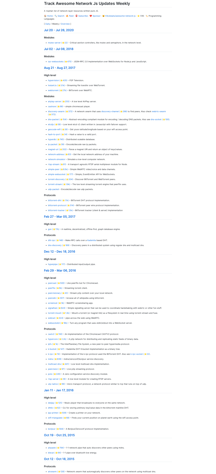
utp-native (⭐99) (56, 384)
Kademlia (91, 240)
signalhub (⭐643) (56, 308)
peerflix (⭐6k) (55, 288)
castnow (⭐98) (55, 106)
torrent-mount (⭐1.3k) (59, 313)
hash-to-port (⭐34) (57, 134)
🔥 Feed (70, 16)
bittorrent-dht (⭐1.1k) (58, 200)
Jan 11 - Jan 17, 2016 (59, 390)
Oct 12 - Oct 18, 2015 (59, 459)
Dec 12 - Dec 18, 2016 (59, 251)
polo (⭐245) (54, 374)
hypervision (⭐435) (57, 80)
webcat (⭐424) (55, 318)
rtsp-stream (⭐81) (57, 164)
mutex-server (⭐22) (58, 42)
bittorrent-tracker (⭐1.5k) (60, 210)
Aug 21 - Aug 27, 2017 (59, 68)
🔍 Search (59, 16)
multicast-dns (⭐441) (58, 364)
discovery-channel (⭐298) (114, 111)
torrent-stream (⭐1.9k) (59, 184)
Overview (65, 24)
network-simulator (56, 159)
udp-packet (53, 189)
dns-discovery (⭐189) (59, 245)
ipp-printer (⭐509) (57, 413)
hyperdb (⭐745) (56, 139)
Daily (47, 24)
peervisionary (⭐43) (58, 293)
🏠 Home (48, 16)
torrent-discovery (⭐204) (60, 179)
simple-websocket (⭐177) (60, 174)
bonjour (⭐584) (56, 429)
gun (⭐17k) (53, 229)
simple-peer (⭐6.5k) (58, 169)
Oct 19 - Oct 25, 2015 (59, 435)
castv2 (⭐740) (55, 334)
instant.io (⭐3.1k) (56, 85)
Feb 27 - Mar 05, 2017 (59, 216)
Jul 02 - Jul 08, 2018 (59, 49)
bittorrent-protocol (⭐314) (61, 205)
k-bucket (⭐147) (56, 349)
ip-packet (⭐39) (56, 144)
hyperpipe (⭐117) (56, 264)
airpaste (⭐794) (56, 447)
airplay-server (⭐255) (59, 101)
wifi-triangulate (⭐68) (59, 417)
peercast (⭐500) (56, 283)
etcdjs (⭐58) (54, 124)
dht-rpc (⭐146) (55, 240)
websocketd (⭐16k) (58, 323)
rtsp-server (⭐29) (57, 379)
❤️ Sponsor (95, 16)
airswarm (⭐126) (56, 471)
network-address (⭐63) (59, 154)
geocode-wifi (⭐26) (58, 129)
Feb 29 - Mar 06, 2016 (60, 270)
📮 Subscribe (81, 16)
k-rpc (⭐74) (54, 354)
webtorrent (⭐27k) (57, 90)
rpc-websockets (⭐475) (60, 61)
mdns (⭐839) (55, 359)
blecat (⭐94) (54, 452)
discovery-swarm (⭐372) (60, 111)
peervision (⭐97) (56, 369)
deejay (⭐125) (55, 403)
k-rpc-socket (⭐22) (140, 354)
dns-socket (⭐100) (160, 119)
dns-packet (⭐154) (57, 119)
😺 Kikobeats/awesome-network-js (119, 16)
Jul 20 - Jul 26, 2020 (59, 30)
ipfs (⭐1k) (53, 344)
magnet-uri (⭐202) (57, 149)
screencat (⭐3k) (56, 303)
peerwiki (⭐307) (56, 298)
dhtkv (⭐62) (54, 408)
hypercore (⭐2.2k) (57, 339)
